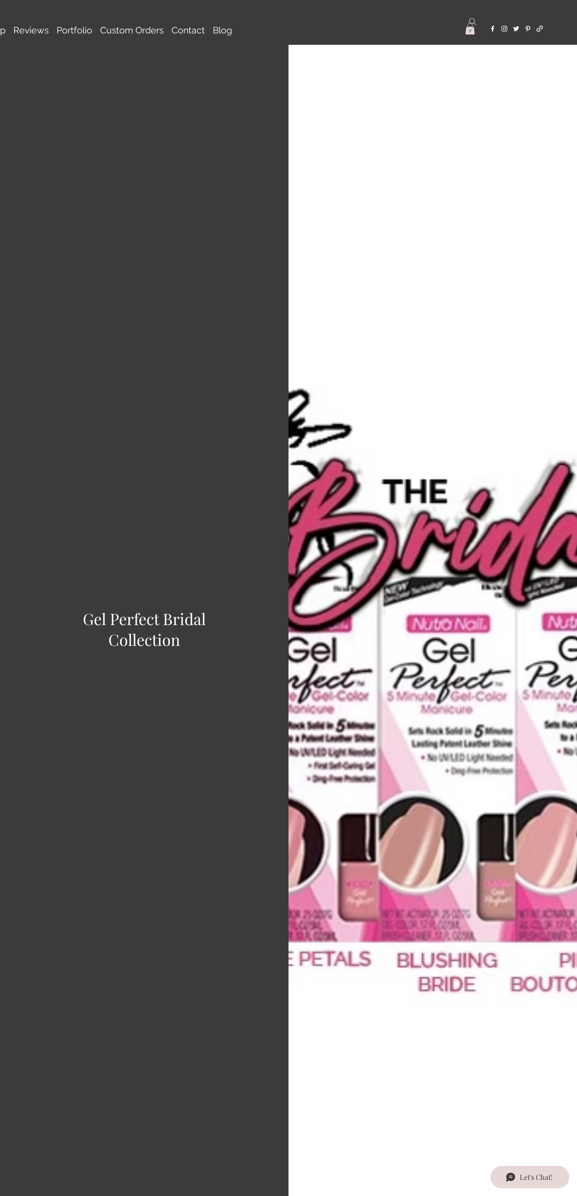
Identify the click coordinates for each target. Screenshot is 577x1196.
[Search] (472, 21)
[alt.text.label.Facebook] (493, 29)
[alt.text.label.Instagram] (504, 29)
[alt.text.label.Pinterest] (528, 29)
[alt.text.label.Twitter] (516, 29)
